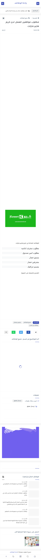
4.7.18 (24, 491)
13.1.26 (24, 519)
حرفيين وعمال (17, 322)
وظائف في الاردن (33, 325)
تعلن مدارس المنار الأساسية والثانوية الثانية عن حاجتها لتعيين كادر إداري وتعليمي (15, 503)
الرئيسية (35, 18)
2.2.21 (24, 509)
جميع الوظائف (24, 18)
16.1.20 (24, 482)
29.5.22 (24, 500)
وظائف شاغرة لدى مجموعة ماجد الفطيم (16, 511)
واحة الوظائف (20, 3)
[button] (28, 332)
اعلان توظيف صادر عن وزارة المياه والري (17, 11)
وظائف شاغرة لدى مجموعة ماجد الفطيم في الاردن (15, 485)
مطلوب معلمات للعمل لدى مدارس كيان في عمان (15, 494)
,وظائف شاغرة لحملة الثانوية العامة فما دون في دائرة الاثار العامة (15, 521)
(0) (3, 30)
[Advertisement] (20, 119)
